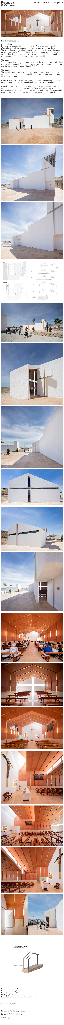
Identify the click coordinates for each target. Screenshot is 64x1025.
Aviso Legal (5, 1017)
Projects (37, 2)
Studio (46, 2)
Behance (14, 1011)
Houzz (22, 1011)
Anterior (4, 1003)
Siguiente (13, 1003)
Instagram (5, 1011)
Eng (56, 2)
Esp (61, 2)
